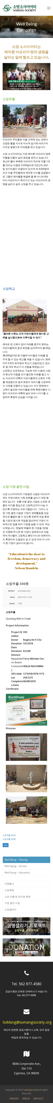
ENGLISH (14, 1098)
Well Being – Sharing (16, 859)
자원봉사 (9, 883)
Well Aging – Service (16, 866)
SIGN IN (26, 1098)
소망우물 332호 (9, 835)
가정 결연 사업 (12, 903)
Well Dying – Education (17, 872)
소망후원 (9, 890)
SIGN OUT (38, 1098)
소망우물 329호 (9, 839)
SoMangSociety (30, 1089)
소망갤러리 (10, 909)
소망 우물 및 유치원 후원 (17, 896)
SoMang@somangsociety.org (27, 1022)
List (5, 845)
